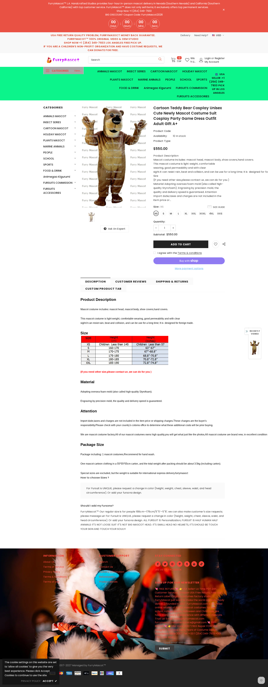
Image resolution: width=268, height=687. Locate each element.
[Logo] (63, 60)
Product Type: (162, 141)
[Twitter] (165, 564)
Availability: (160, 136)
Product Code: (162, 131)
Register (220, 58)
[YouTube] (194, 564)
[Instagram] (172, 564)
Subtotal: (159, 234)
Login (208, 58)
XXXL (202, 213)
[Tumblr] (187, 564)
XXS (219, 213)
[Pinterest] (179, 564)
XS (156, 213)
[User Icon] (201, 60)
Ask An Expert (116, 229)
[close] (223, 9)
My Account (212, 62)
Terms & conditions (190, 253)
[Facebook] (158, 564)
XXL (193, 213)
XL (186, 213)
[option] (114, 156)
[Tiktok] (201, 564)
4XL (211, 213)
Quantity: (159, 221)
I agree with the (167, 253)
